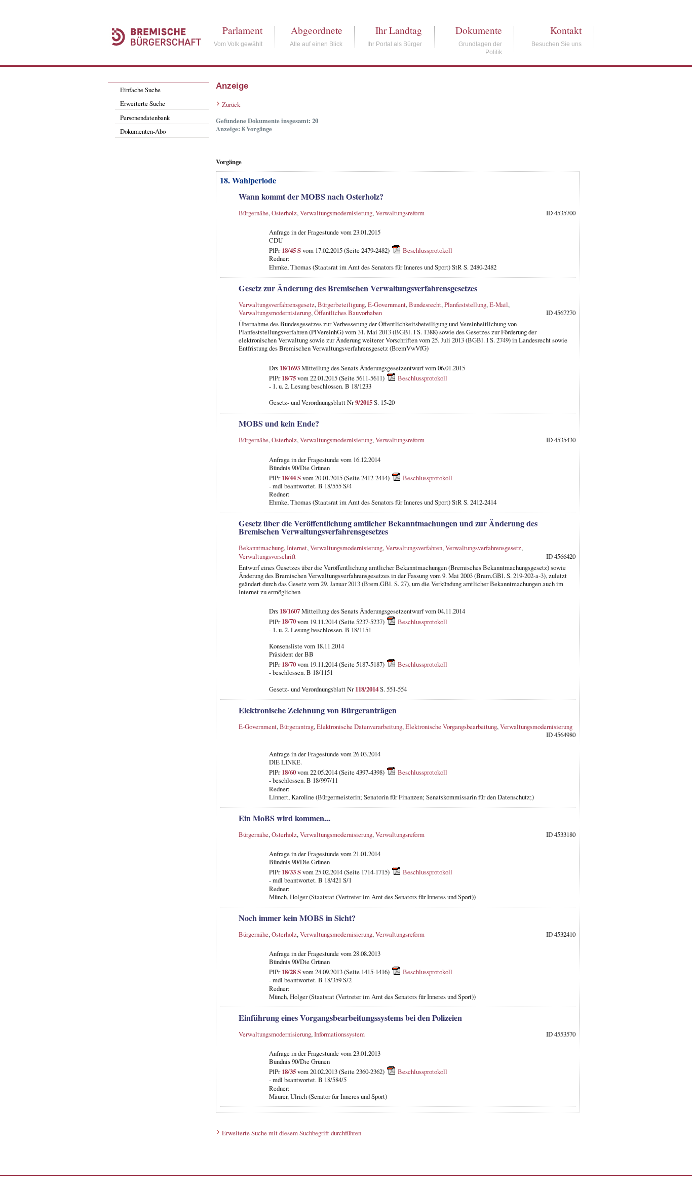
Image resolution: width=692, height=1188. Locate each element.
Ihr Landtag (398, 30)
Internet (297, 547)
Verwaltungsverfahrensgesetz (277, 304)
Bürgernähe (253, 212)
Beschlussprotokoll (427, 250)
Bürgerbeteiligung (341, 304)
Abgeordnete (316, 30)
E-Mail (498, 304)
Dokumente (478, 30)
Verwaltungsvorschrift (267, 556)
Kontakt (566, 30)
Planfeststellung (465, 304)
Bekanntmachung (261, 547)
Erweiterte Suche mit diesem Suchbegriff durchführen (291, 1132)
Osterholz (284, 212)
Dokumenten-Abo (143, 131)
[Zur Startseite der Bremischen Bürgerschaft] (151, 56)
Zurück (231, 104)
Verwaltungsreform (400, 212)
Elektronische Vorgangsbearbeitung (451, 726)
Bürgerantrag (297, 726)
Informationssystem (339, 1034)
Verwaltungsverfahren (414, 547)
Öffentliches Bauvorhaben (348, 312)
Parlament (242, 30)
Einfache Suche (140, 89)
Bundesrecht (425, 304)
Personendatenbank (145, 117)
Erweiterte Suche (142, 103)
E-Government (387, 304)
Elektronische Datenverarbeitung (359, 726)
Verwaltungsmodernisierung (336, 212)
